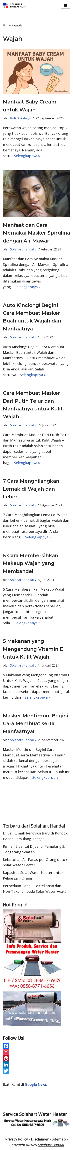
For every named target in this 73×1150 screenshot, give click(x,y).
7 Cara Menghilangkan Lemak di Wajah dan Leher (31, 489)
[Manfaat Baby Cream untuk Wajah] (36, 71)
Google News (36, 1084)
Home (7, 25)
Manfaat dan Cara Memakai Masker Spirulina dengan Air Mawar (36, 233)
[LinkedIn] (36, 1064)
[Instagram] (36, 1052)
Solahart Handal (22, 249)
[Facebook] (36, 1046)
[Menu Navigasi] (65, 5)
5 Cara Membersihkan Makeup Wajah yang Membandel (30, 563)
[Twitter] (36, 1071)
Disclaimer (40, 1139)
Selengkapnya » (27, 155)
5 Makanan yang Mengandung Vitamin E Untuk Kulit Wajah (33, 649)
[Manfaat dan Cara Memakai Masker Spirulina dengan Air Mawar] (36, 193)
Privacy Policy (16, 1139)
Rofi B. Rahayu (20, 118)
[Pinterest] (36, 1058)
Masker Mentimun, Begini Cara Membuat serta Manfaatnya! (35, 723)
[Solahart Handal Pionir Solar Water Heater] (14, 5)
